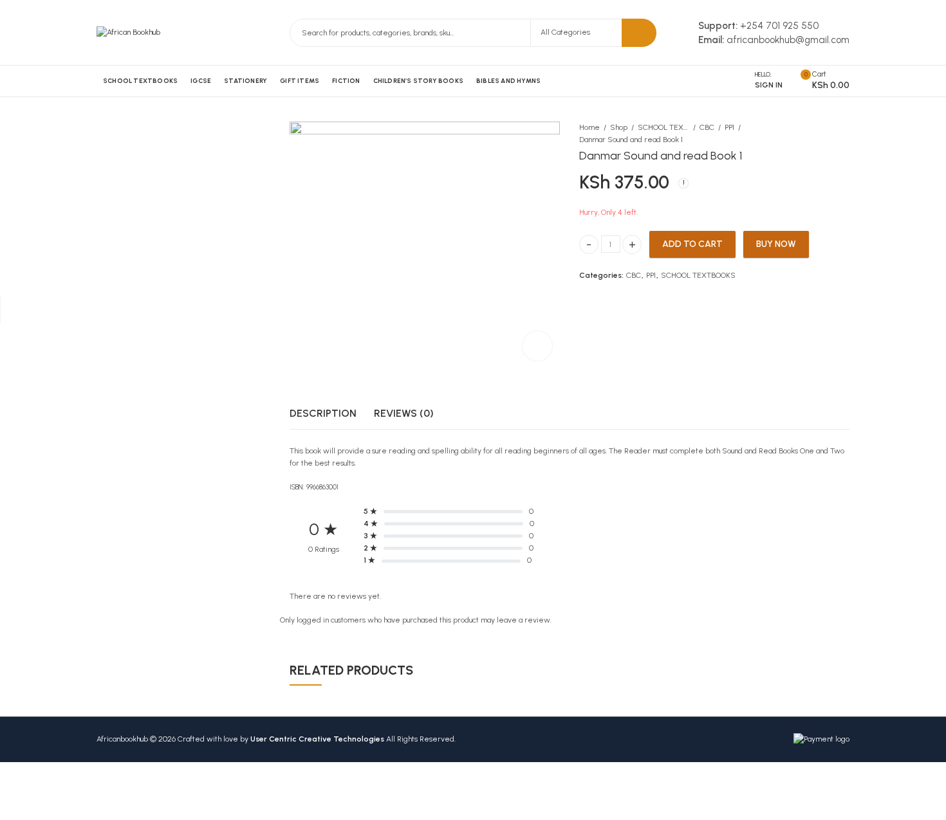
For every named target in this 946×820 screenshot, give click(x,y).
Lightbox (537, 346)
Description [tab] (323, 413)
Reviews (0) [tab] (404, 413)
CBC (707, 127)
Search (639, 33)
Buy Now (776, 243)
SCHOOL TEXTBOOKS (663, 127)
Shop (618, 127)
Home (589, 127)
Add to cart (692, 243)
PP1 (729, 127)
